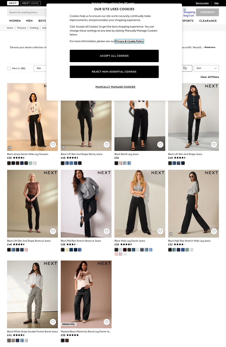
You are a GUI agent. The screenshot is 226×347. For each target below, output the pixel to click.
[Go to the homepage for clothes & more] (13, 3)
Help (216, 3)
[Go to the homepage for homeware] (30, 3)
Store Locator (202, 3)
